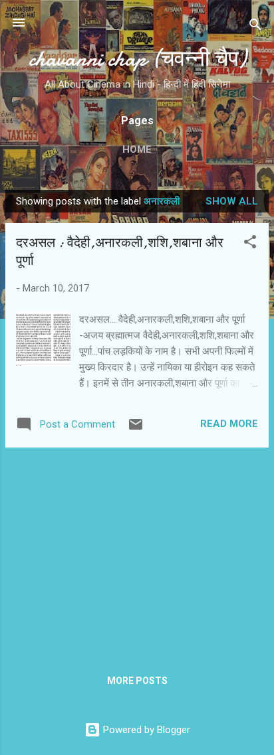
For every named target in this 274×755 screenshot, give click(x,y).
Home (137, 149)
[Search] (255, 27)
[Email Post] (136, 429)
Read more (229, 424)
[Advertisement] (137, 551)
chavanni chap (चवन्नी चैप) (137, 59)
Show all (232, 201)
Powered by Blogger (145, 730)
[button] (250, 244)
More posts (137, 680)
